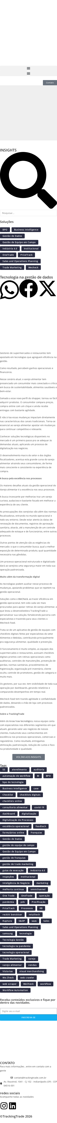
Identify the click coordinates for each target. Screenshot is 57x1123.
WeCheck (23, 598)
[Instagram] (4, 1106)
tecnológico (27, 721)
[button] (28, 68)
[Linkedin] (12, 1106)
